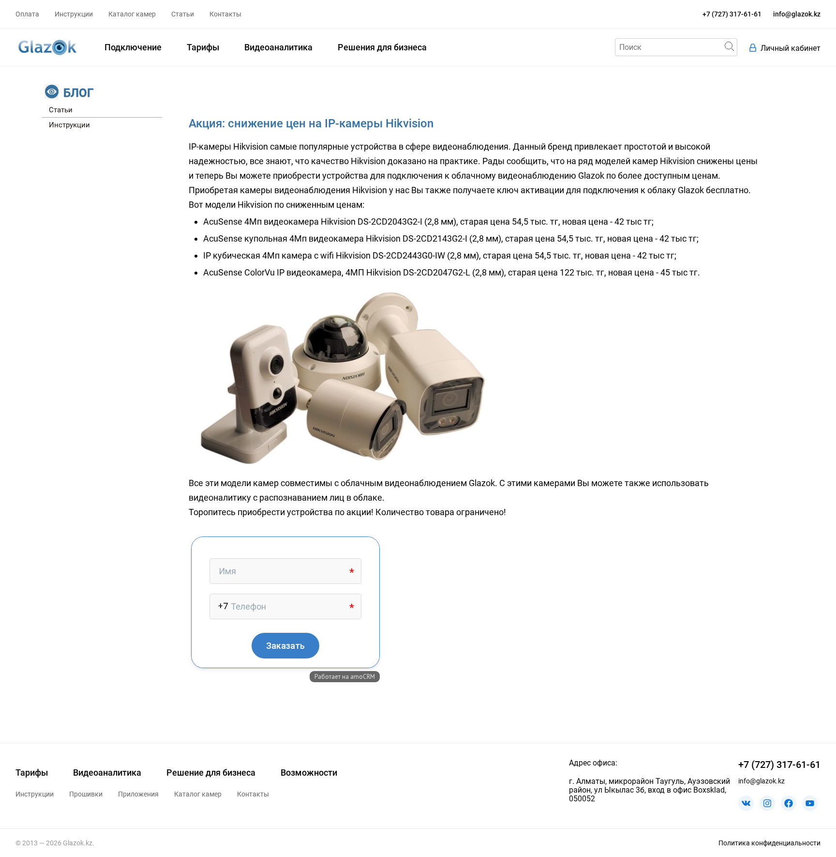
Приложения (138, 794)
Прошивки (86, 794)
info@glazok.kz (797, 14)
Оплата (27, 14)
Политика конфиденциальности (769, 843)
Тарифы (203, 47)
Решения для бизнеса (382, 47)
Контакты (225, 14)
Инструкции (74, 14)
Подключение (133, 47)
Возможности (309, 772)
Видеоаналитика (278, 47)
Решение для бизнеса (210, 772)
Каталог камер (132, 14)
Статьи (182, 14)
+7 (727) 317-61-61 (731, 14)
